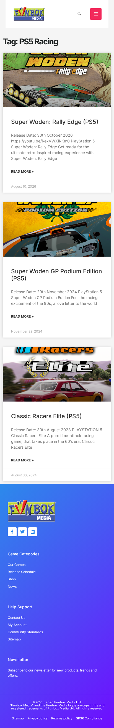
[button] (79, 14)
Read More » (22, 171)
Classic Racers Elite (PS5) (46, 416)
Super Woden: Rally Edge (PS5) (55, 121)
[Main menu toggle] (96, 14)
